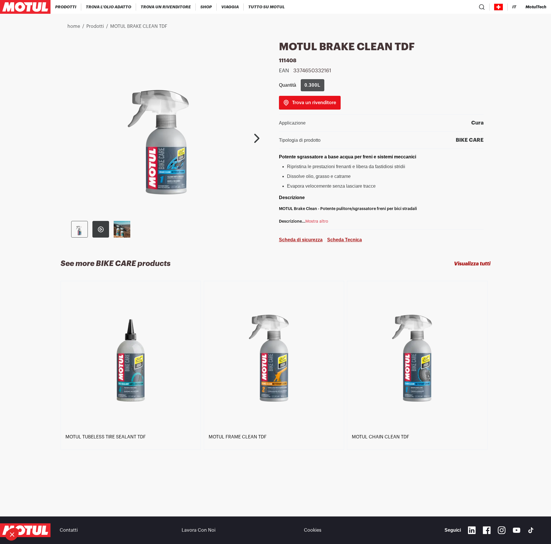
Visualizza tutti (472, 263)
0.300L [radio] (312, 85)
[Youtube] (517, 530)
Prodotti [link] (95, 26)
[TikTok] (530, 530)
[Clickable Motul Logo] (25, 7)
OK (96, 515)
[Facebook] (487, 530)
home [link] (73, 26)
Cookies (312, 530)
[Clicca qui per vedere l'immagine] (79, 229)
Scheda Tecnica (344, 239)
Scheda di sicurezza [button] (301, 239)
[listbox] (275, 388)
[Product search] (481, 7)
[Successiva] (256, 138)
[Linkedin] (472, 530)
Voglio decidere (36, 515)
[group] (312, 85)
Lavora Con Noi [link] (199, 530)
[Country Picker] (499, 7)
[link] (206, 7)
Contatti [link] (69, 530)
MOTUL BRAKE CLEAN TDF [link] (138, 26)
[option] (132, 388)
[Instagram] (502, 530)
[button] (12, 534)
